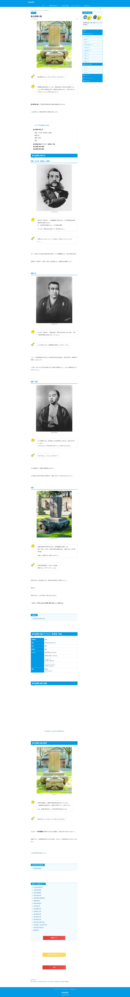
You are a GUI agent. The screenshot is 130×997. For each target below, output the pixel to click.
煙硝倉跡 (36, 930)
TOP (43, 5)
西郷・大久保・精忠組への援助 (43, 132)
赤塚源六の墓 (37, 911)
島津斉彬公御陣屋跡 (39, 898)
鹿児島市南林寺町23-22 (50, 642)
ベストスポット (87, 36)
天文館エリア (87, 47)
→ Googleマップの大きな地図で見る (54, 731)
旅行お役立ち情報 (65, 5)
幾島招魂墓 (37, 900)
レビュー (86, 72)
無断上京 (37, 135)
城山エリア (86, 42)
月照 (49, 981)
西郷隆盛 (67, 981)
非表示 (47, 125)
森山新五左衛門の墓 (39, 618)
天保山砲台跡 (37, 895)
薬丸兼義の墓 (37, 914)
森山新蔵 (63, 981)
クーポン (86, 67)
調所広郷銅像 (37, 892)
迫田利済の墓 (37, 916)
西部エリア (86, 55)
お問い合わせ (86, 5)
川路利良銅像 (37, 890)
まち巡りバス (48, 659)
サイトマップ (87, 75)
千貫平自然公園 (38, 887)
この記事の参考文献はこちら (39, 853)
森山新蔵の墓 (37, 919)
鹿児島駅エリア (87, 50)
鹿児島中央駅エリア (88, 44)
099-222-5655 (48, 671)
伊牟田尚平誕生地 (38, 927)
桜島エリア (86, 61)
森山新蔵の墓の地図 (38, 146)
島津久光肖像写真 (54, 432)
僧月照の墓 (37, 906)
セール (85, 69)
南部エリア (54, 937)
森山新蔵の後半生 (38, 129)
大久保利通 (34, 981)
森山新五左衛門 (57, 981)
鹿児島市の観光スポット (54, 5)
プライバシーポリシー (75, 5)
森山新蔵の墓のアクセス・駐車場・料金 (44, 144)
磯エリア (86, 39)
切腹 (36, 140)
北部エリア (86, 53)
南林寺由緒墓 (37, 868)
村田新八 (52, 981)
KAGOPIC (31, 2)
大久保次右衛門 (40, 981)
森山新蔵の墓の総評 (38, 149)
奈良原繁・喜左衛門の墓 (40, 924)
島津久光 (45, 981)
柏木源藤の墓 (37, 908)
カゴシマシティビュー (50, 664)
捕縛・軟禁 (38, 138)
